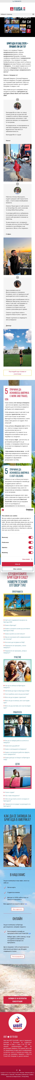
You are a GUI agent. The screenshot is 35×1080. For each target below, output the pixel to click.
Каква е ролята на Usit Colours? (15, 634)
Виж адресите (17, 909)
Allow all (17, 564)
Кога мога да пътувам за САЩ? (15, 642)
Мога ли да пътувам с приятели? (15, 697)
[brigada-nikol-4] (18, 181)
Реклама (22, 1072)
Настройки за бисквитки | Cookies (24, 1074)
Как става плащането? (12, 796)
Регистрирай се (17, 956)
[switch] (30, 542)
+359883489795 (17, 1)
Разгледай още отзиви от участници (17, 373)
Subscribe (12, 1074)
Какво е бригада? (10, 625)
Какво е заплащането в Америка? (15, 749)
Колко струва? (9, 792)
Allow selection (17, 569)
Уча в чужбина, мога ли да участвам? (17, 694)
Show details (26, 559)
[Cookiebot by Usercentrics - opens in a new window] (26, 510)
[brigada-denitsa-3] (18, 366)
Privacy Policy (25, 1076)
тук (30, 933)
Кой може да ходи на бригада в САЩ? (17, 691)
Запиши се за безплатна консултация (17, 999)
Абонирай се (5, 1074)
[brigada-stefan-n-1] (18, 274)
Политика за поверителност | (14, 1076)
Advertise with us (29, 1072)
